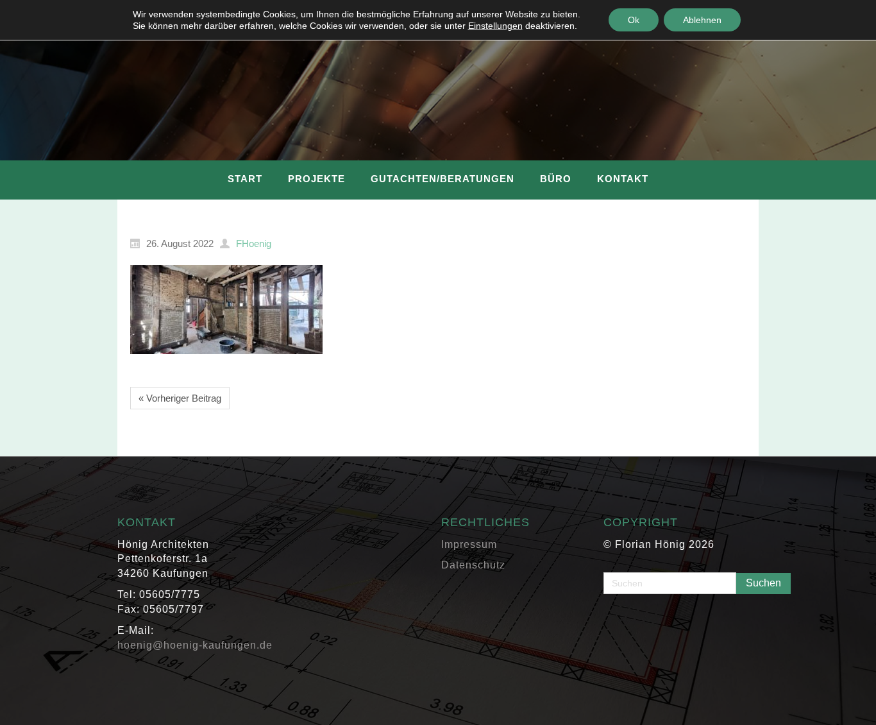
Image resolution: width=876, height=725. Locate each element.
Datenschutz (473, 564)
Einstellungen (495, 26)
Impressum (469, 544)
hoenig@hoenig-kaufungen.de (195, 645)
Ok (633, 20)
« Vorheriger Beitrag (180, 398)
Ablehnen (702, 20)
